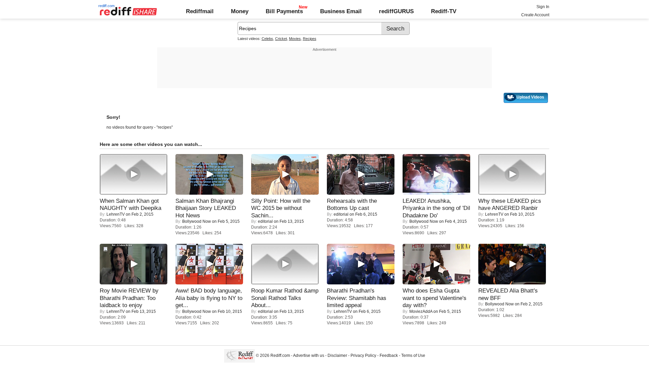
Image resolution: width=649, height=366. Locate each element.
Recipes (309, 39)
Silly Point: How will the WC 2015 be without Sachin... (280, 208)
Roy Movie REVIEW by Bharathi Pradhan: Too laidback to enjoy (129, 297)
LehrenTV (115, 214)
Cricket (281, 39)
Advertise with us (308, 355)
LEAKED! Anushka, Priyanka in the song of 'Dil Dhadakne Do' (436, 208)
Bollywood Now (196, 221)
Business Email (341, 11)
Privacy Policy (363, 355)
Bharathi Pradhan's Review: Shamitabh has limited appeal (356, 297)
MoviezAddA (420, 311)
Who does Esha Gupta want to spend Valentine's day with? (434, 297)
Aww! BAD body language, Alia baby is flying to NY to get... (208, 297)
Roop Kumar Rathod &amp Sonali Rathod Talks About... (284, 297)
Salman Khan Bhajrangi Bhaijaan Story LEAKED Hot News (205, 208)
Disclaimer (337, 355)
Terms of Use (413, 355)
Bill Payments (284, 11)
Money (239, 11)
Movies (295, 39)
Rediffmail (200, 11)
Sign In (542, 6)
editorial (265, 221)
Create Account (535, 15)
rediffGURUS (396, 11)
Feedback (389, 355)
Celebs (267, 39)
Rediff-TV (443, 11)
